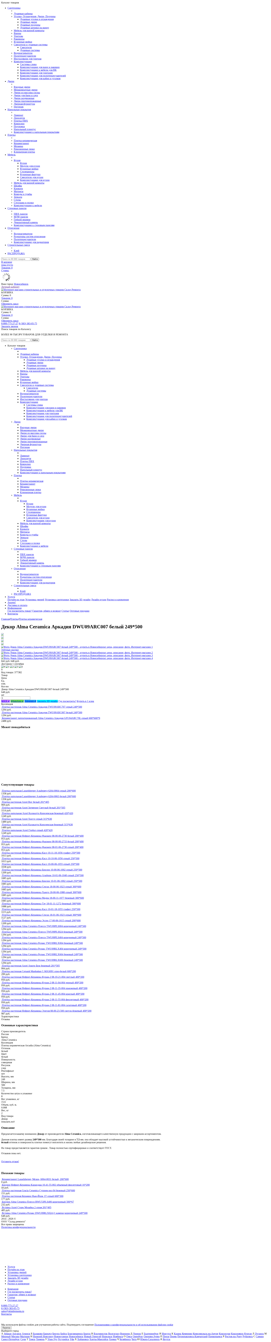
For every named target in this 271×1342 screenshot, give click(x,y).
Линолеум (19, 118)
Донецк (137, 1333)
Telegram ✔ (30, 701)
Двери (11, 81)
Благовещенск (75, 1333)
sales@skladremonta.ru (12, 1311)
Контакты (13, 613)
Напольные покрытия (19, 109)
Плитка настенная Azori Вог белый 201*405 (25, 802)
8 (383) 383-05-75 (28, 323)
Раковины (19, 39)
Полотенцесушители (25, 56)
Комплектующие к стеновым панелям (34, 225)
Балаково (38, 1333)
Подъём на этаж (16, 599)
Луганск (259, 1333)
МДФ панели (21, 216)
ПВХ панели (21, 214)
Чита (134, 1339)
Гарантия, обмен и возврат (46, 611)
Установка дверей (34, 599)
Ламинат (18, 115)
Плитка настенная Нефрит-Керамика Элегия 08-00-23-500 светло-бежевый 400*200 (46, 1010)
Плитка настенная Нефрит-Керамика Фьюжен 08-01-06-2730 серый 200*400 (42, 847)
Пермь (173, 1336)
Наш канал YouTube (12, 1232)
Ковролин (19, 123)
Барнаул (47, 1333)
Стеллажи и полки (24, 202)
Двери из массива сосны (27, 92)
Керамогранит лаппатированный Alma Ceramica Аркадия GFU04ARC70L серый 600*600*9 (51, 718)
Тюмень (40, 1339)
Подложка (19, 126)
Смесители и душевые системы (31, 44)
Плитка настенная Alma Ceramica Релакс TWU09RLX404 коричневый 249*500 (44, 948)
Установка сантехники (57, 599)
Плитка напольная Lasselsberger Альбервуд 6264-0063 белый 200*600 (39, 796)
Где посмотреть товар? (20, 611)
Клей (16, 250)
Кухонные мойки (23, 41)
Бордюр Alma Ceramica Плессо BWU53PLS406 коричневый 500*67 (38, 1201)
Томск (32, 1339)
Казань (177, 1333)
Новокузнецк (61, 1336)
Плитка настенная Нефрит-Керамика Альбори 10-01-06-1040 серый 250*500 (43, 875)
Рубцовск (248, 1336)
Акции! (12, 602)
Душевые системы (30, 50)
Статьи (65, 611)
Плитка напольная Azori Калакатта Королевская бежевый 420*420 (37, 813)
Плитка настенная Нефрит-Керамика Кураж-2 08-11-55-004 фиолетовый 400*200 (45, 999)
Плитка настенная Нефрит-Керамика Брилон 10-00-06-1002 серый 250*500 (42, 869)
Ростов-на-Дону (233, 1336)
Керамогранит (21, 143)
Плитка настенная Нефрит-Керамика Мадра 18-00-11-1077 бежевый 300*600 (43, 898)
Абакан (8, 1333)
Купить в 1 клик (85, 701)
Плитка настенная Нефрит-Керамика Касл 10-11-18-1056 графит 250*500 (41, 852)
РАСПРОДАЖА (16, 253)
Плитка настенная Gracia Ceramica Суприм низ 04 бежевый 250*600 (38, 1190)
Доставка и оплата (17, 605)
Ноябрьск (118, 1336)
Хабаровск (83, 1339)
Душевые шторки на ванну (34, 27)
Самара (260, 1336)
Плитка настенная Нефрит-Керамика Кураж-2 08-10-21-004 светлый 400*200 (43, 977)
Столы (17, 199)
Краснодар (224, 1333)
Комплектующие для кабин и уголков (40, 78)
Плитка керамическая (25, 140)
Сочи (23, 1339)
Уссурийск (63, 1339)
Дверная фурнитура (24, 104)
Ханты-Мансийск (98, 1339)
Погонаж (19, 106)
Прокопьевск (215, 1336)
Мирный (6, 1336)
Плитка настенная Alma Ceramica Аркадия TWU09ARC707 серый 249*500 (42, 706)
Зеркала (18, 197)
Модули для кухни (30, 166)
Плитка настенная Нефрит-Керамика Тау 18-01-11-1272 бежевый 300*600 (41, 903)
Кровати (18, 188)
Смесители (26, 47)
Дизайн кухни (98, 599)
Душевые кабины (23, 13)
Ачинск (26, 1333)
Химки (113, 1339)
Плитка (12, 135)
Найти (35, 259)
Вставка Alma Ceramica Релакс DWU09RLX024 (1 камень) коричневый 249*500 (45, 1213)
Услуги (11, 596)
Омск (129, 1336)
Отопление (13, 228)
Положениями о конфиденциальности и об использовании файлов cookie (133, 1324)
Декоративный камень (26, 222)
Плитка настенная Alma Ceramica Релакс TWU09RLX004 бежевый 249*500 (42, 943)
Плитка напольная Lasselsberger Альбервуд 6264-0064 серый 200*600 (39, 790)
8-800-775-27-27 (9, 323)
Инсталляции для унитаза (27, 58)
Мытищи (25, 1336)
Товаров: (7, 298)
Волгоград (114, 1333)
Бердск (56, 1333)
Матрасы (18, 191)
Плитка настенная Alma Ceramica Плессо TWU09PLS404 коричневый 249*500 (44, 937)
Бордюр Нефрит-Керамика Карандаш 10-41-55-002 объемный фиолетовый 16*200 (46, 1184)
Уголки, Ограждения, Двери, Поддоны (35, 16)
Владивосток (101, 1333)
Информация (14, 608)
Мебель (12, 154)
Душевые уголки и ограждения (37, 19)
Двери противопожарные (27, 101)
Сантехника (14, 8)
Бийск (63, 1333)
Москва (15, 1336)
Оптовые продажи (79, 611)
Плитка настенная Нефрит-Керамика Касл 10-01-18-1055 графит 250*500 (41, 909)
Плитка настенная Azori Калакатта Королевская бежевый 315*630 (37, 824)
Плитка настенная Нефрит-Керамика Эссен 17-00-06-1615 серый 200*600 (41, 920)
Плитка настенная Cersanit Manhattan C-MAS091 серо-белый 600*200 (39, 971)
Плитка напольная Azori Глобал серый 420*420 (27, 830)
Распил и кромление (118, 599)
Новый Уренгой (92, 1336)
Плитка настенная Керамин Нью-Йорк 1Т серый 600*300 (32, 1196)
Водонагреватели (23, 53)
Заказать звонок (9, 326)
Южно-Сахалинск (150, 1339)
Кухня (17, 160)
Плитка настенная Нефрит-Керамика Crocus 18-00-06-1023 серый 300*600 (41, 886)
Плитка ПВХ (21, 120)
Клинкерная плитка (24, 152)
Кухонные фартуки (30, 174)
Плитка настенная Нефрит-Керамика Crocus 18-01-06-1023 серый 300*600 (41, 915)
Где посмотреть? (67, 701)
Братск (87, 1333)
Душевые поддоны (30, 25)
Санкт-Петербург (10, 1339)
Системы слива (28, 64)
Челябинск (125, 1339)
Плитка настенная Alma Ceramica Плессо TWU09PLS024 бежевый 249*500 (42, 931)
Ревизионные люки (24, 149)
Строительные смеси (19, 245)
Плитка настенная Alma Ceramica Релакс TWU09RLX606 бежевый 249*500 (42, 960)
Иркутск (166, 1333)
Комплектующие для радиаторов (31, 242)
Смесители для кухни (31, 177)
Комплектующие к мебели (28, 205)
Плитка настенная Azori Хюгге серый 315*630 (27, 819)
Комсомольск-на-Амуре (205, 1333)
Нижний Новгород (43, 1336)
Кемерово (187, 1333)
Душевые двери (28, 22)
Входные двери (22, 87)
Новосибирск (21, 284)
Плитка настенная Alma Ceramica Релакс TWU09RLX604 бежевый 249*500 (42, 954)
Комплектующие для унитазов (36, 72)
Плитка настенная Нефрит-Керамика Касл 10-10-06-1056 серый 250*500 (40, 858)
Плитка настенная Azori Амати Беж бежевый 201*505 (31, 965)
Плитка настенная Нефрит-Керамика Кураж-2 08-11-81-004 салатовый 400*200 (44, 1005)
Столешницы (27, 171)
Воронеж (125, 1333)
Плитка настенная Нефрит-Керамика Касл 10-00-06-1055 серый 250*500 (40, 864)
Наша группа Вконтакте (14, 1230)
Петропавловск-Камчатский (192, 1336)
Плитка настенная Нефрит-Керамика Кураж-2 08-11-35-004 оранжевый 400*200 (44, 988)
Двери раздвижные (24, 98)
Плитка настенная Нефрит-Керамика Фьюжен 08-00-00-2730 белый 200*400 (43, 836)
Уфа (72, 1339)
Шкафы (18, 185)
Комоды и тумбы (23, 194)
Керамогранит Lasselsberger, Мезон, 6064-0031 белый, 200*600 (35, 1179)
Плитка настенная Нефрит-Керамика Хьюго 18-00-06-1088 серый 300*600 (41, 892)
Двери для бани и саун (26, 95)
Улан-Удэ (52, 1339)
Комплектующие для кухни (35, 180)
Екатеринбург (151, 1333)
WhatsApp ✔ (17, 701)
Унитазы (18, 36)
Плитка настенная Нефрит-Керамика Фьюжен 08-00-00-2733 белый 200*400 (43, 841)
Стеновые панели (17, 208)
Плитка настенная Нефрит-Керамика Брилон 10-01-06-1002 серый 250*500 (42, 881)
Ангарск (16, 1333)
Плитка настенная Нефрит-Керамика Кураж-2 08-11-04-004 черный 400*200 (42, 982)
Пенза (166, 1336)
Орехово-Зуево (152, 1336)
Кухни (23, 163)
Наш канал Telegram (12, 1235)
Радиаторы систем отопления (29, 236)
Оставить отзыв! (10, 1161)
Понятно (6, 1328)
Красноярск (237, 1333)
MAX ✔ (5, 701)
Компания (13, 1289)
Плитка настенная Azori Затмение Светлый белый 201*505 (33, 807)
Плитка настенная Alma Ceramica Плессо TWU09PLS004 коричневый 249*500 (44, 926)
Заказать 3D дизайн (80, 599)
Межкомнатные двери (25, 89)
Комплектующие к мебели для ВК (38, 70)
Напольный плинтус (25, 129)
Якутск (166, 1339)
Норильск (107, 1336)
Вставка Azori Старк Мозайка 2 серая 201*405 (26, 1207)
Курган (248, 1333)
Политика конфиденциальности (18, 1227)
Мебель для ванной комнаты (29, 30)
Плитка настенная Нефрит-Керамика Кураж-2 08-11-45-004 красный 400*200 (43, 994)
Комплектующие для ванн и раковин (40, 67)
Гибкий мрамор (22, 219)
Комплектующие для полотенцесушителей (43, 75)
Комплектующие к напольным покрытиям (36, 132)
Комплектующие (23, 61)
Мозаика (18, 146)
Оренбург (138, 1336)
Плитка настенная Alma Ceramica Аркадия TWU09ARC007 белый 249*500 (42, 712)
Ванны (17, 33)
